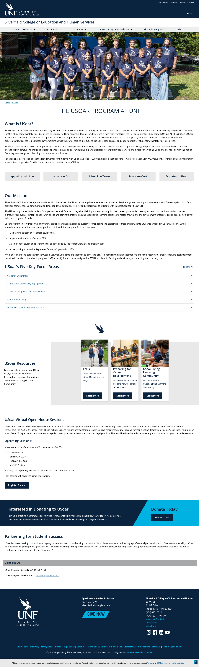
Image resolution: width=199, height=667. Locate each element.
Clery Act (156, 646)
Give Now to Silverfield (167, 2)
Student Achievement (111, 646)
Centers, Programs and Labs (114, 29)
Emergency (46, 646)
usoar (15, 103)
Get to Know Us (24, 29)
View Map (151, 626)
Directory (34, 646)
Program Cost (138, 176)
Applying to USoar (22, 176)
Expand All (188, 266)
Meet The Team (99, 176)
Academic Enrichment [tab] (17, 275)
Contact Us (151, 622)
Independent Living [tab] (16, 299)
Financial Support (153, 29)
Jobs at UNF (176, 646)
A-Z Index (190, 13)
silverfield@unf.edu (155, 619)
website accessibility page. (140, 652)
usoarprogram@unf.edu (47, 575)
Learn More (92, 395)
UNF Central (22, 646)
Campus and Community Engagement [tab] (25, 283)
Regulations (69, 646)
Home (7, 103)
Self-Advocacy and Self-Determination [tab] (25, 307)
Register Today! (16, 485)
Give (179, 29)
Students (78, 29)
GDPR (159, 663)
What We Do (61, 176)
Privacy (150, 663)
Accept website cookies (173, 663)
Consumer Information (88, 646)
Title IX (166, 646)
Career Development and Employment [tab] (26, 291)
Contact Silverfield (186, 2)
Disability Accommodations (137, 646)
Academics (53, 29)
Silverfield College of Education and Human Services (49, 22)
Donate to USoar (177, 176)
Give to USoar (161, 517)
